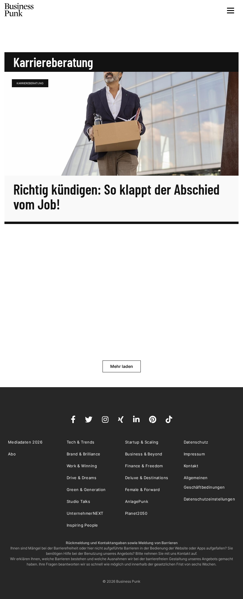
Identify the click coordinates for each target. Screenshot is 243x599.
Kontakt (191, 465)
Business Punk (19, 10)
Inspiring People (82, 525)
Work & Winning (82, 465)
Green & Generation (86, 489)
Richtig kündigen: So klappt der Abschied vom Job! (116, 196)
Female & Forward (142, 489)
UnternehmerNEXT (85, 513)
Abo (12, 454)
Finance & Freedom (144, 465)
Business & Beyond (143, 454)
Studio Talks (78, 501)
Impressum (194, 454)
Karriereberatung (30, 83)
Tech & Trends (81, 442)
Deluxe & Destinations (146, 477)
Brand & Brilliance (83, 454)
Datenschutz (196, 442)
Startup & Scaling (142, 442)
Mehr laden (121, 366)
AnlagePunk (136, 501)
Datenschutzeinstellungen (209, 499)
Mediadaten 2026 (25, 442)
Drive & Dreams (82, 477)
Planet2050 (136, 513)
